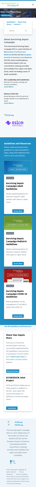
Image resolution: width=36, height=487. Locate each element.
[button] (32, 4)
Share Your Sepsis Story (15, 336)
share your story (17, 356)
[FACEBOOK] (11, 463)
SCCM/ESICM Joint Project (15, 379)
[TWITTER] (14, 463)
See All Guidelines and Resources (17, 326)
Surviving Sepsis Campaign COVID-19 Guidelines (16, 293)
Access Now (18, 211)
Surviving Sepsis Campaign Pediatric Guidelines (16, 241)
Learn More (8, 87)
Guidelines (11, 22)
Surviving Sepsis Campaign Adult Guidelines (15, 186)
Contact (17, 24)
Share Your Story (13, 371)
